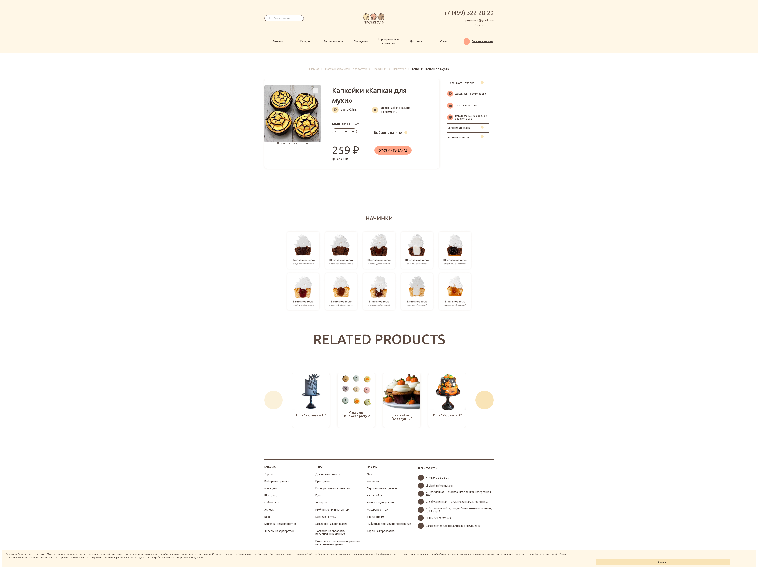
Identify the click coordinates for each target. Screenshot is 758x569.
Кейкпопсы (271, 502)
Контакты (373, 481)
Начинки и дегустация (381, 502)
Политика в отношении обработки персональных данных (337, 543)
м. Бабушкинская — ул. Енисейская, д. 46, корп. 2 (457, 501)
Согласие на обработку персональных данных (330, 532)
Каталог (305, 41)
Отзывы (372, 467)
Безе (267, 516)
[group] (311, 400)
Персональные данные (382, 488)
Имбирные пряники (276, 481)
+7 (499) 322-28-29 (469, 13)
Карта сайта (374, 495)
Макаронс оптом (377, 509)
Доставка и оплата (327, 474)
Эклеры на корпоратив (279, 531)
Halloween (399, 69)
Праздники (361, 41)
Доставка (416, 41)
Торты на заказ (333, 41)
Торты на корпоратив (381, 531)
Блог (318, 495)
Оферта (372, 474)
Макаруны (270, 488)
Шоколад (270, 495)
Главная (278, 41)
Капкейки (270, 467)
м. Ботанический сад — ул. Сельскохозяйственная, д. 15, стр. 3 (459, 510)
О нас (443, 41)
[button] (273, 400)
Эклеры (269, 509)
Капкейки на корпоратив (280, 523)
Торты (268, 474)
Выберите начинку (388, 132)
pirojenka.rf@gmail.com (479, 20)
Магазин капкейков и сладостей (346, 69)
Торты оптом (375, 516)
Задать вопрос (484, 25)
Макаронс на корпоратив (331, 523)
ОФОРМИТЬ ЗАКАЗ (393, 150)
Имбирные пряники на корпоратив (389, 523)
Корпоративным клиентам (388, 41)
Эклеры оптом (324, 502)
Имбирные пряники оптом (332, 509)
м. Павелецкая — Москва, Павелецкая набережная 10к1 (458, 493)
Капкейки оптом (325, 516)
